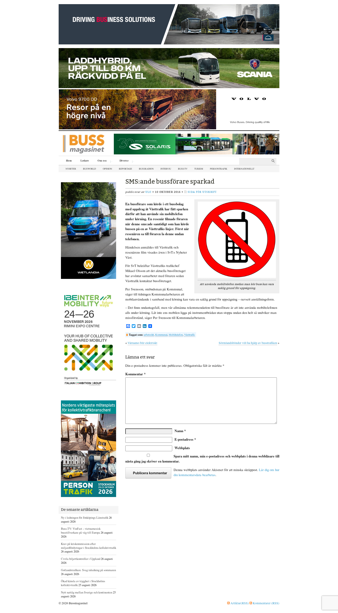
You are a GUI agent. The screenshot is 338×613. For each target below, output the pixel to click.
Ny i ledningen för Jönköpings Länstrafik (84, 517)
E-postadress (185, 439)
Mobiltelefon (176, 334)
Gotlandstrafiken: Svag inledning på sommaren (88, 570)
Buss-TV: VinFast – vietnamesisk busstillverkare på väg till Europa (80, 530)
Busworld (89, 168)
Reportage (125, 168)
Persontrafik (218, 168)
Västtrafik (189, 334)
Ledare (84, 160)
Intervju (165, 168)
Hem (69, 160)
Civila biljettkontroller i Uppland (80, 559)
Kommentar (135, 374)
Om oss (100, 161)
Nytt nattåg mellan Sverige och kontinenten (86, 592)
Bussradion (146, 168)
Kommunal (161, 334)
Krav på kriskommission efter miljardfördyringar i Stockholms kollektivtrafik (88, 546)
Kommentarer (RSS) (265, 603)
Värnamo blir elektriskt (142, 343)
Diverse (122, 161)
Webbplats (182, 447)
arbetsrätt (149, 334)
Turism (198, 168)
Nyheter (71, 168)
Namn (180, 430)
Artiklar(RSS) (239, 603)
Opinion (107, 168)
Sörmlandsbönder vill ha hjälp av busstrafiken (248, 343)
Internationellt (244, 168)
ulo (148, 192)
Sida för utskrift (202, 192)
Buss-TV (182, 168)
